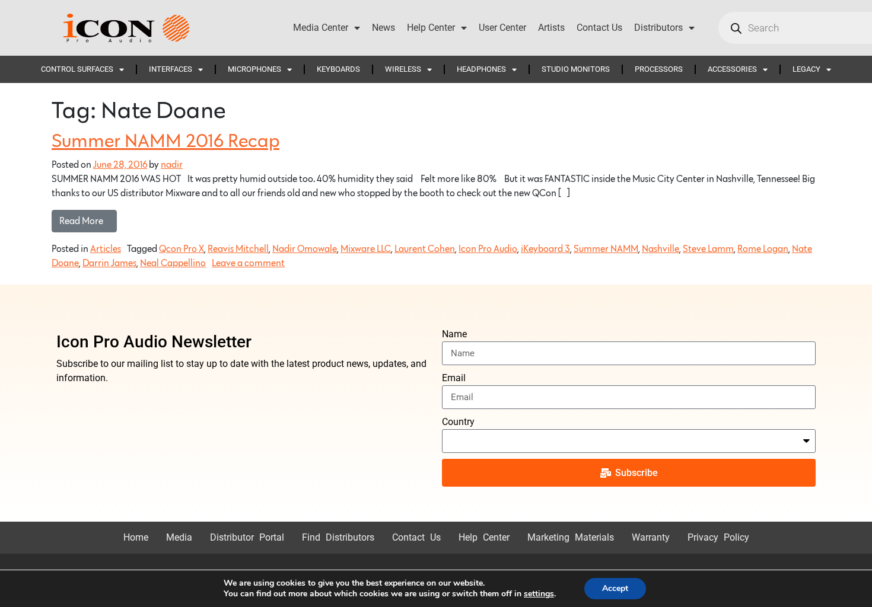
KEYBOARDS (338, 69)
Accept (615, 588)
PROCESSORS (659, 69)
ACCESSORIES (732, 69)
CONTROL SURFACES (77, 69)
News (383, 27)
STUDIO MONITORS (576, 69)
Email (454, 378)
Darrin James (109, 263)
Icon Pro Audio (488, 249)
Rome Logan (762, 249)
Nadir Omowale (304, 249)
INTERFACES (170, 69)
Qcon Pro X (181, 249)
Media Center (320, 27)
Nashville (660, 249)
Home (135, 537)
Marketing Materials (570, 537)
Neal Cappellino (173, 263)
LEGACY (806, 69)
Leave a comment (248, 263)
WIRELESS (403, 69)
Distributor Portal (247, 537)
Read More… (88, 218)
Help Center (431, 27)
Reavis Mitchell (238, 249)
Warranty (651, 537)
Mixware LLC (365, 249)
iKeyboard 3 (545, 249)
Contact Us (599, 27)
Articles (105, 249)
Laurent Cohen (424, 249)
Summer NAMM (606, 249)
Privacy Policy (718, 537)
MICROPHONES (254, 69)
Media (179, 537)
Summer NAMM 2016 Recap (165, 141)
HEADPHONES (481, 69)
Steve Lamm (708, 249)
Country (458, 421)
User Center (502, 27)
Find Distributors (338, 537)
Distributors (658, 27)
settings (539, 594)
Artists (551, 27)
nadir (172, 165)
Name (454, 334)
